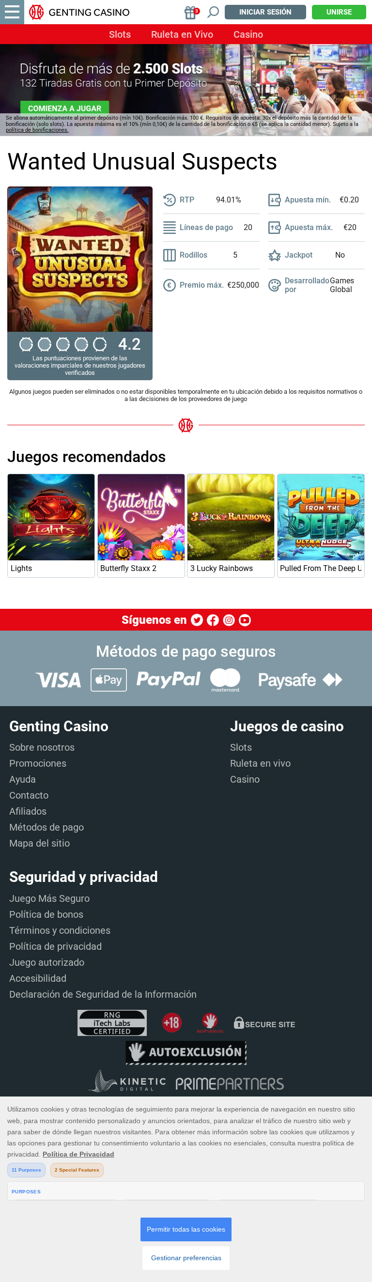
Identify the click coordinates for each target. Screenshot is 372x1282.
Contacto (28, 795)
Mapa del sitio (39, 843)
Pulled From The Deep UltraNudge (320, 568)
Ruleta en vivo (260, 763)
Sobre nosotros (42, 747)
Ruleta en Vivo (182, 34)
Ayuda (22, 779)
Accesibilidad (37, 978)
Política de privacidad (55, 946)
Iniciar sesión (265, 12)
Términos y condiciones (59, 930)
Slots (120, 34)
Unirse (339, 12)
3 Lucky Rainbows (221, 568)
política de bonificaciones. (37, 130)
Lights (21, 568)
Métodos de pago (46, 827)
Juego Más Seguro (49, 898)
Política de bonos (46, 914)
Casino (248, 34)
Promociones (37, 763)
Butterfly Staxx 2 (128, 568)
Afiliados (27, 811)
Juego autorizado (46, 962)
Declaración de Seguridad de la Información (103, 994)
